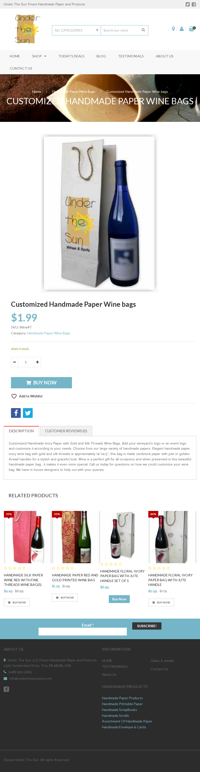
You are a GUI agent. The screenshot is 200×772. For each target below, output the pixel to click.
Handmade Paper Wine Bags (73, 91)
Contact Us (159, 669)
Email (88, 625)
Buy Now (45, 382)
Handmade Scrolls (115, 715)
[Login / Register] (182, 28)
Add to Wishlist (30, 396)
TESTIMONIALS (115, 666)
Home (36, 91)
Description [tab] (21, 431)
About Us (109, 674)
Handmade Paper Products (122, 698)
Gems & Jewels (162, 660)
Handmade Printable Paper (122, 704)
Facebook (6, 689)
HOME (107, 660)
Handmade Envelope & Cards (124, 727)
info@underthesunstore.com (30, 679)
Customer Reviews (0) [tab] (66, 431)
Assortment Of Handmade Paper (127, 721)
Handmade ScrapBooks (119, 710)
